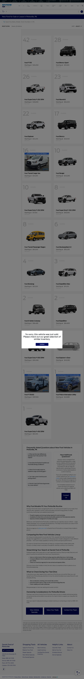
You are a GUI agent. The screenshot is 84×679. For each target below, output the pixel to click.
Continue (42, 344)
